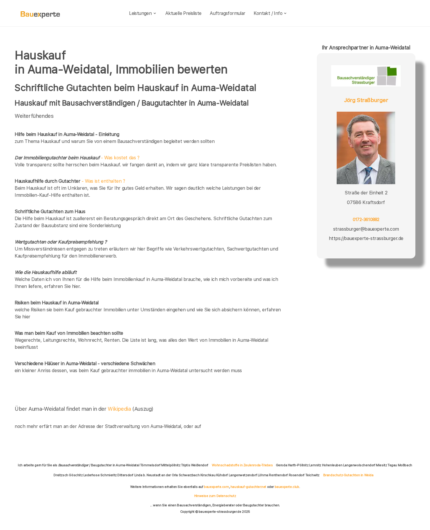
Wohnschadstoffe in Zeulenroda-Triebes (242, 465)
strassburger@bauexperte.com (366, 229)
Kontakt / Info (268, 13)
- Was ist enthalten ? (70, 181)
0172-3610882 (366, 219)
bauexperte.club (287, 487)
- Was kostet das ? (77, 157)
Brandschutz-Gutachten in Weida (348, 475)
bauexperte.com (216, 487)
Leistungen (140, 13)
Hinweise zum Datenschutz (215, 496)
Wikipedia (120, 409)
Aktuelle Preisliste (183, 13)
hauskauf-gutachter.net (248, 487)
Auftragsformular (227, 13)
